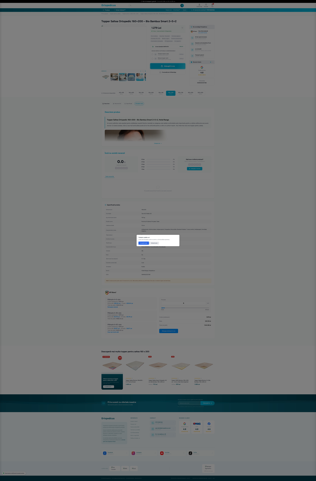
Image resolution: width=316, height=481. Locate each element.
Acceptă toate (143, 243)
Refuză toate (154, 243)
